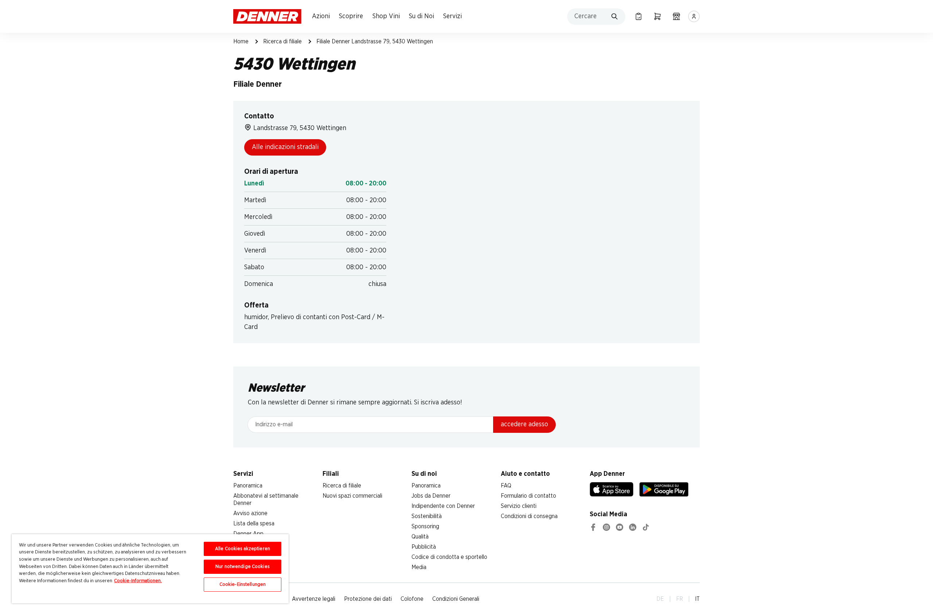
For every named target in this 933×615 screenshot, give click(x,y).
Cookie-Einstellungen (242, 584)
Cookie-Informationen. (138, 581)
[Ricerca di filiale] (676, 16)
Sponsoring (425, 526)
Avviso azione (250, 513)
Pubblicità (423, 547)
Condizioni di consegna (529, 516)
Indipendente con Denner (443, 506)
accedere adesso (524, 424)
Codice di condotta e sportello (449, 557)
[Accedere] (694, 16)
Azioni (321, 16)
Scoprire (351, 16)
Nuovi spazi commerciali (352, 496)
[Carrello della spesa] (657, 16)
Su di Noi (421, 16)
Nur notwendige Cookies (242, 566)
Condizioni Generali (455, 599)
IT (697, 599)
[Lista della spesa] (638, 16)
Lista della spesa (253, 523)
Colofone (412, 599)
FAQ (506, 486)
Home (241, 41)
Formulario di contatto (528, 496)
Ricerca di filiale (282, 41)
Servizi (452, 16)
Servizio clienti (518, 506)
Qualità (420, 537)
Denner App (248, 534)
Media (418, 567)
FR (679, 599)
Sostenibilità (426, 516)
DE (660, 599)
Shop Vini (386, 16)
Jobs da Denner (430, 496)
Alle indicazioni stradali (285, 147)
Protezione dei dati (368, 599)
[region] (150, 568)
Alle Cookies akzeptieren (242, 549)
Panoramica (247, 486)
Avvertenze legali (313, 599)
